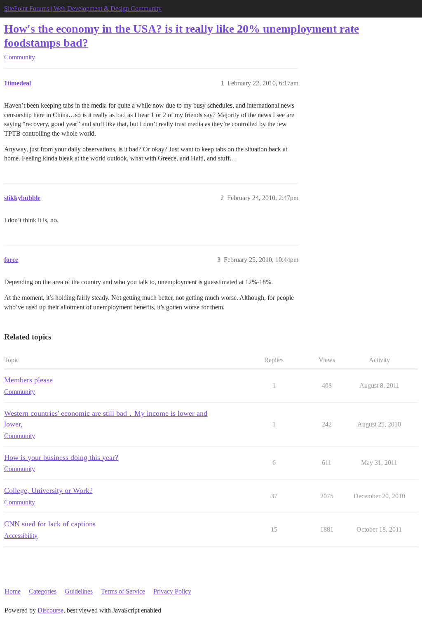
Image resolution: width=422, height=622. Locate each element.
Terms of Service (123, 591)
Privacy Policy (172, 591)
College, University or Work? (48, 490)
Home (13, 591)
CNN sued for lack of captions (50, 524)
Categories (42, 591)
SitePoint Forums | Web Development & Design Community (83, 8)
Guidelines (79, 591)
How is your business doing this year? (61, 457)
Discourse (50, 610)
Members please (28, 380)
